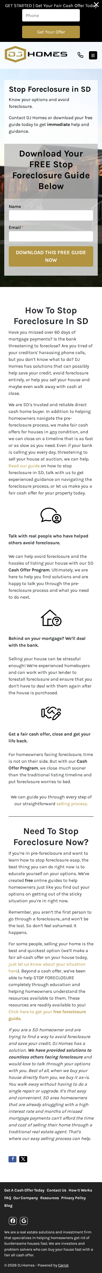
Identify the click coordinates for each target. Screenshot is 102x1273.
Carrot (63, 1265)
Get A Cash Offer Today (24, 1190)
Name (15, 206)
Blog (8, 1205)
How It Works (80, 1190)
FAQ (7, 1198)
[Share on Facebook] (12, 1159)
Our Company (25, 1198)
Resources (49, 1198)
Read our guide (24, 465)
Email (16, 227)
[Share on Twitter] (23, 1159)
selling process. (72, 803)
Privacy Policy (73, 1198)
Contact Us (56, 1190)
